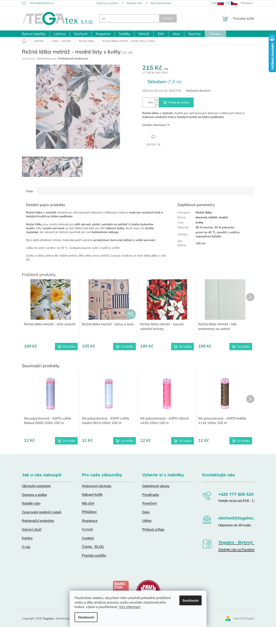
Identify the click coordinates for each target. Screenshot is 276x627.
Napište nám (134, 3)
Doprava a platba (107, 3)
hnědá (213, 217)
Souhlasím (190, 600)
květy (199, 222)
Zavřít (164, 136)
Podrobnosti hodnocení (73, 58)
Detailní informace (154, 125)
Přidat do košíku (179, 102)
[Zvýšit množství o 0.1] (157, 100)
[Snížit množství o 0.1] (157, 104)
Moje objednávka (160, 3)
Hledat (167, 18)
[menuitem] (34, 33)
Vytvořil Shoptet (243, 618)
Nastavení (86, 617)
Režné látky (204, 212)
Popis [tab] (29, 191)
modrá (223, 217)
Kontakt (87, 529)
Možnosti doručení (198, 90)
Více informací (129, 607)
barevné (201, 217)
